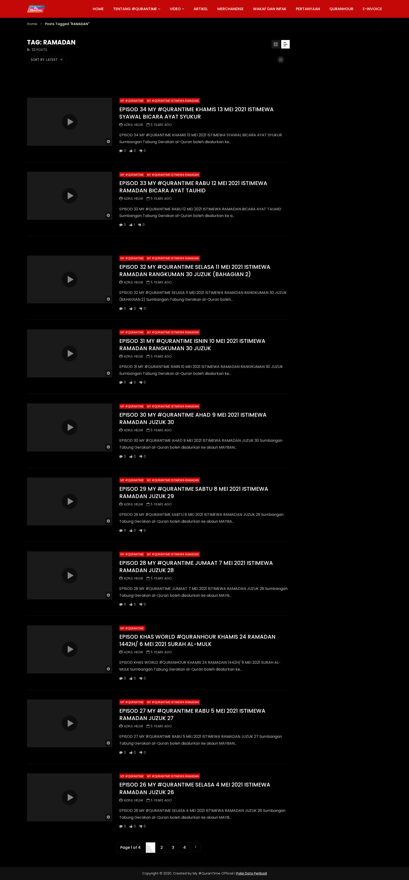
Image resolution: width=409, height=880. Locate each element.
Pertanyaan (308, 9)
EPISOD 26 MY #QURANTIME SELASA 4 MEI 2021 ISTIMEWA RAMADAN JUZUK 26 (194, 788)
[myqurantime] (36, 9)
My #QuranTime (132, 101)
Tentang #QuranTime (135, 9)
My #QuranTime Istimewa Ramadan (173, 101)
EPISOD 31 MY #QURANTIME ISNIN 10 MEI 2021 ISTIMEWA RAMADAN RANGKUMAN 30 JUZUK (192, 344)
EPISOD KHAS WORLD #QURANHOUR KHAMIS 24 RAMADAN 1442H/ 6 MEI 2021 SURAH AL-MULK (197, 640)
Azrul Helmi (133, 124)
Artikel (201, 9)
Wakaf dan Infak (269, 9)
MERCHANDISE (230, 9)
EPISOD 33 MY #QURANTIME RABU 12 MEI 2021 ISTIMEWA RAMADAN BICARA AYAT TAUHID (193, 186)
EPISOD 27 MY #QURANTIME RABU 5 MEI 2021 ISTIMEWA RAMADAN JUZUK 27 (192, 714)
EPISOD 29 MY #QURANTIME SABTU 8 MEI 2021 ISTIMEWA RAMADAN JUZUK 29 (193, 492)
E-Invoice (372, 9)
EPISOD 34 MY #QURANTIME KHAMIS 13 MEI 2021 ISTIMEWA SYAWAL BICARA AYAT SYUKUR (196, 113)
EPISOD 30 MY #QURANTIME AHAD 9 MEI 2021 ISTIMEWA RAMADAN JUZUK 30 (193, 418)
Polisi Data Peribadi (251, 873)
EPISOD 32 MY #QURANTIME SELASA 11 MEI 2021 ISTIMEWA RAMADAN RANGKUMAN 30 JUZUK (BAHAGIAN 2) (194, 270)
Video (175, 9)
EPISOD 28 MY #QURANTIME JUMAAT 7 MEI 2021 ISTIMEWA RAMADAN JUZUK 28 (196, 566)
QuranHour (341, 9)
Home (32, 24)
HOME (98, 9)
